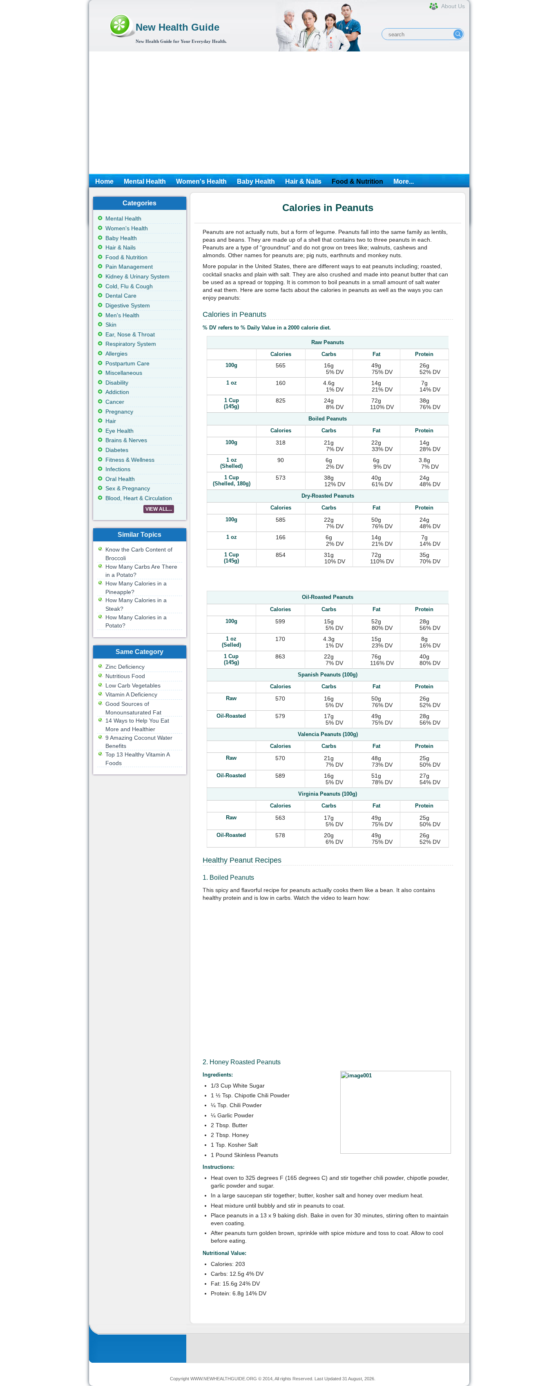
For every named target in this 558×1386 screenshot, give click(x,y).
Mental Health (145, 181)
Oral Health (120, 479)
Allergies (116, 353)
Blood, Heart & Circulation (138, 498)
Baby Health (256, 181)
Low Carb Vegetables (133, 685)
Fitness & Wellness (129, 459)
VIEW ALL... (158, 509)
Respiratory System (130, 343)
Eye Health (119, 430)
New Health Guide (177, 27)
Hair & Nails (303, 181)
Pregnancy (119, 411)
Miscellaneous (123, 372)
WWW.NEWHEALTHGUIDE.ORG (223, 1378)
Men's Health (122, 315)
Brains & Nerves (126, 440)
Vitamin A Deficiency (131, 694)
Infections (117, 469)
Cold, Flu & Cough (129, 286)
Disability (116, 382)
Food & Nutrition (357, 181)
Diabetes (116, 450)
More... (403, 181)
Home (104, 181)
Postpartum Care (127, 363)
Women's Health (201, 181)
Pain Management (129, 266)
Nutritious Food (125, 676)
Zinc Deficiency (125, 666)
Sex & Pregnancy (127, 488)
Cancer (114, 401)
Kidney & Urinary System (137, 276)
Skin (110, 324)
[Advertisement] (279, 113)
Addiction (117, 392)
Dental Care (120, 295)
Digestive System (127, 305)
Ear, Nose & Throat (130, 334)
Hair (110, 421)
